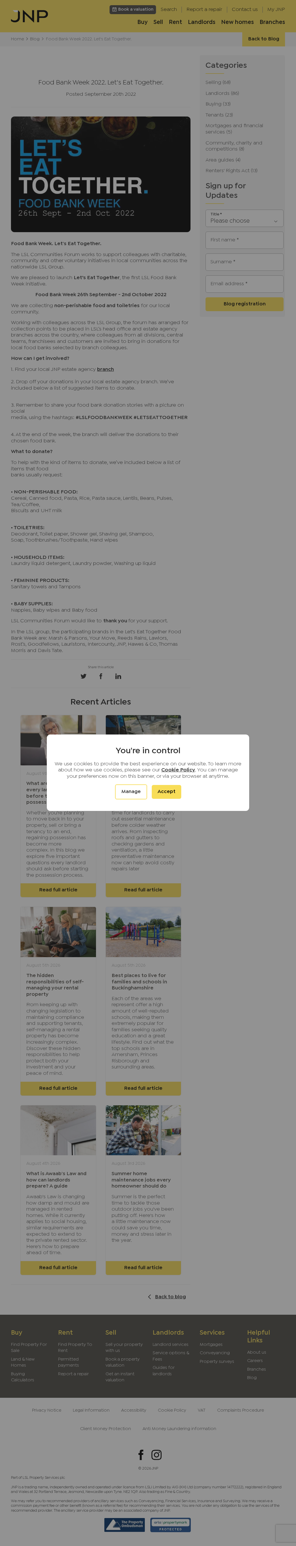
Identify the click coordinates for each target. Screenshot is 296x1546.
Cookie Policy (178, 770)
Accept (166, 792)
